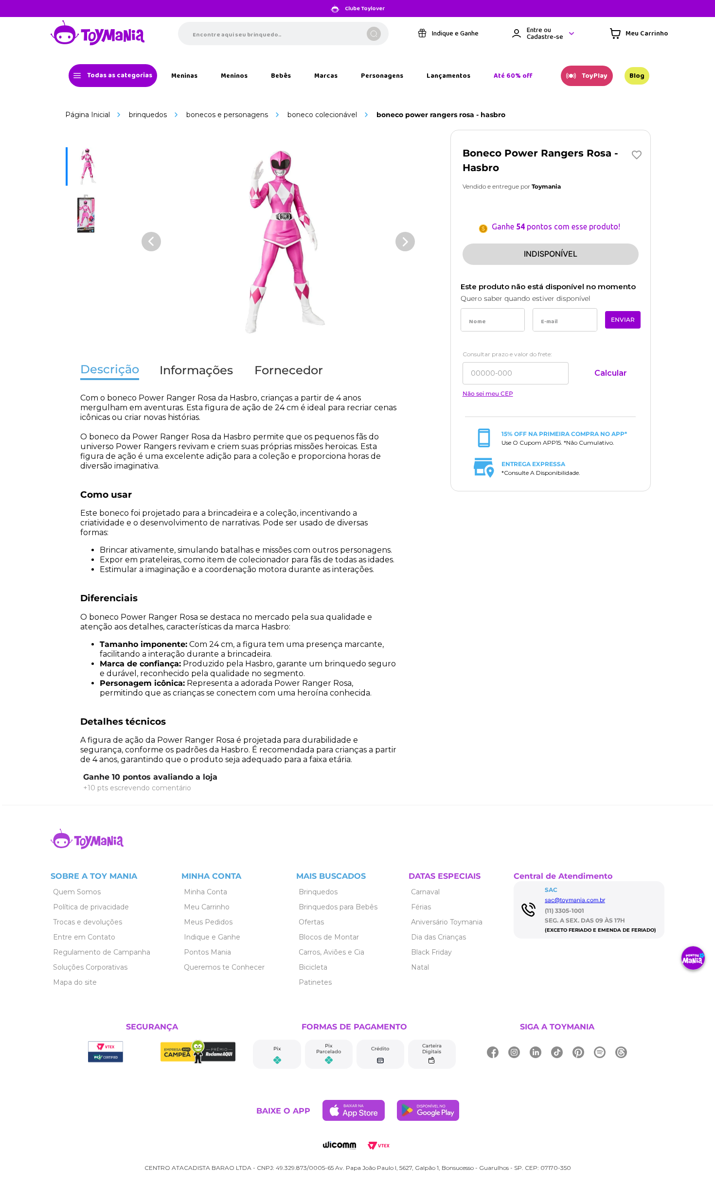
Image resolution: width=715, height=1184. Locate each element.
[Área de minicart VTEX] (639, 33)
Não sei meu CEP (488, 393)
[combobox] (283, 33)
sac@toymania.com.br (575, 900)
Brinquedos (148, 114)
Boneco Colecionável (322, 114)
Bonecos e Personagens (227, 114)
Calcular (610, 373)
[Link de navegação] (97, 33)
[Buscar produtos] (374, 34)
